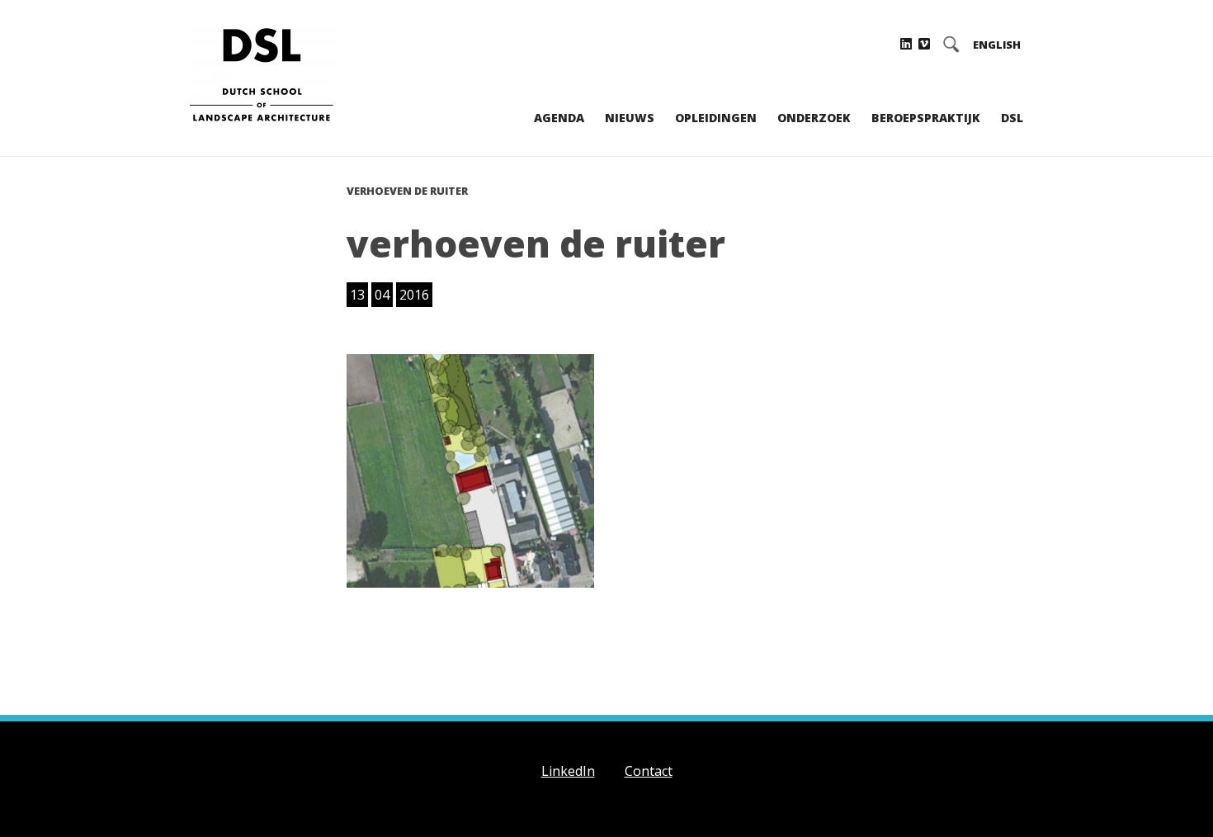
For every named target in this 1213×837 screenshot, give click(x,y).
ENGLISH (997, 45)
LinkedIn (568, 771)
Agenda (559, 117)
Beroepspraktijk (925, 117)
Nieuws (629, 117)
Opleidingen (716, 117)
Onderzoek (814, 117)
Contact (649, 771)
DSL (1012, 117)
